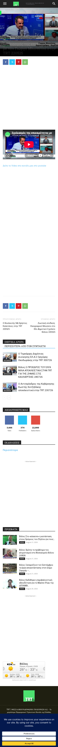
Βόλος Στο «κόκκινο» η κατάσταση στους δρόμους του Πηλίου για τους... (37, 537)
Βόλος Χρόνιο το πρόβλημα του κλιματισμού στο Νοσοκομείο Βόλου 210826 (36, 553)
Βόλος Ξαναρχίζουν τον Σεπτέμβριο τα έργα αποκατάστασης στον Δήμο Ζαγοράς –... (36, 568)
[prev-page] (4, 397)
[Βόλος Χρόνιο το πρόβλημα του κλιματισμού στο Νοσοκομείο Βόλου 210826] (10, 553)
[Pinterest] (18, 62)
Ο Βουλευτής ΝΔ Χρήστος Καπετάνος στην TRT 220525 (15, 326)
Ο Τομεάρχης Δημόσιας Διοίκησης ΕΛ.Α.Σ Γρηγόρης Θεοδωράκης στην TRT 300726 (35, 357)
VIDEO (22, 542)
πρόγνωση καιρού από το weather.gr (24, 680)
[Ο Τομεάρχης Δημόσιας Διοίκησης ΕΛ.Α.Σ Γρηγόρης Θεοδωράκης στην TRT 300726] (10, 357)
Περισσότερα (10, 450)
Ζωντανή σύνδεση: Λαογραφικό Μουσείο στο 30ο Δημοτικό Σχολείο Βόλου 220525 (42, 327)
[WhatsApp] (25, 62)
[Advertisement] (29, 98)
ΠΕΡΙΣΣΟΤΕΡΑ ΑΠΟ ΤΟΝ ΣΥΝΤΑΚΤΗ (25, 346)
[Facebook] (5, 62)
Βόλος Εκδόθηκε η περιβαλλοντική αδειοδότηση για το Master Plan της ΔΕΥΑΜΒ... (36, 583)
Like (9, 417)
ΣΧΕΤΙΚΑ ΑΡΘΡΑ (14, 341)
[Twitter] (12, 62)
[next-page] (9, 397)
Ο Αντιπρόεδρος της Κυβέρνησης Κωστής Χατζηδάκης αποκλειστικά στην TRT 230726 (36, 387)
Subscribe (35, 417)
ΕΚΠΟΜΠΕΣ (7, 360)
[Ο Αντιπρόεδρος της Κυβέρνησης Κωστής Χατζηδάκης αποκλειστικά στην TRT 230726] (10, 387)
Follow (22, 417)
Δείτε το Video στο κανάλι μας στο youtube (24, 165)
